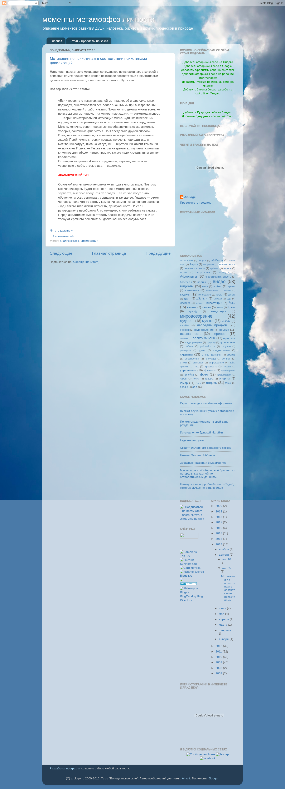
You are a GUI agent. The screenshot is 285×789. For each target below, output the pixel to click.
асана (227, 268)
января (224, 639)
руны (202, 350)
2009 (219, 662)
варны (201, 282)
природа (211, 342)
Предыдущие (158, 253)
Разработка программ (65, 768)
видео (219, 281)
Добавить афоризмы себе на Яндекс (208, 62)
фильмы (210, 370)
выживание (212, 290)
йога (231, 302)
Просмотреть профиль (195, 202)
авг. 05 (226, 568)
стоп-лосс (198, 362)
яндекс (211, 382)
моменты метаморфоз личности (98, 19)
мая (222, 613)
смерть (231, 354)
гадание (227, 290)
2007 (219, 673)
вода (205, 286)
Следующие (61, 253)
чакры (183, 378)
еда (229, 298)
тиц (196, 366)
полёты (184, 338)
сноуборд (211, 358)
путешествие (227, 342)
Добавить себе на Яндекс (207, 112)
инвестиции (214, 302)
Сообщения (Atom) (86, 261)
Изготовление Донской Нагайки (201, 432)
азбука (202, 260)
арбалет (214, 268)
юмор (184, 382)
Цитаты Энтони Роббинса (197, 455)
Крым (231, 307)
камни (206, 307)
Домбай (218, 298)
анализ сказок (69, 240)
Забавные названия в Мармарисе (203, 462)
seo (194, 386)
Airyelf (186, 778)
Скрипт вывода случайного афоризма (206, 403)
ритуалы (226, 346)
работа (189, 346)
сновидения (192, 358)
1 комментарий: (64, 236)
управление (188, 370)
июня (223, 608)
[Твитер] (222, 754)
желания (185, 303)
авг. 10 (226, 559)
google (184, 387)
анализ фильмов (194, 268)
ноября (224, 549)
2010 (219, 657)
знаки (199, 303)
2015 (219, 533)
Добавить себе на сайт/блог (207, 116)
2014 (219, 538)
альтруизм (208, 264)
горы (219, 294)
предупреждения (193, 342)
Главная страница (109, 253)
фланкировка (228, 370)
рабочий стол (207, 346)
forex (228, 383)
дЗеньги (202, 298)
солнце (226, 358)
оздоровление (204, 329)
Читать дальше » (61, 230)
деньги (231, 294)
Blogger (213, 778)
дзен (187, 298)
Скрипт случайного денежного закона (205, 447)
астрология (203, 272)
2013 (219, 544)
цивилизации (89, 240)
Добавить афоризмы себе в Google (208, 66)
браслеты (186, 282)
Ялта (198, 383)
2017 (219, 522)
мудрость (187, 321)
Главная (56, 41)
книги (220, 307)
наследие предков (212, 325)
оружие (224, 329)
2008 (219, 668)
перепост (219, 334)
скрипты (186, 354)
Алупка (194, 264)
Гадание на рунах (192, 440)
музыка (207, 321)
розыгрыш (185, 350)
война (217, 286)
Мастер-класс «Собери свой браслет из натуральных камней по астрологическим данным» (207, 473)
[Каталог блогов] (181, 580)
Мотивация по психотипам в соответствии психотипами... (228, 588)
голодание (204, 294)
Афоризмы (188, 276)
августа (224, 554)
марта (223, 624)
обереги (185, 329)
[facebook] (208, 758)
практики (229, 338)
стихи (183, 362)
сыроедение (216, 362)
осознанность (190, 334)
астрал (183, 272)
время (231, 286)
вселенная (191, 290)
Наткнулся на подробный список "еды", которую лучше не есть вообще (207, 486)
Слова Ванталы (211, 354)
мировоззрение (196, 316)
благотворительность (218, 276)
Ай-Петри (217, 260)
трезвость (211, 366)
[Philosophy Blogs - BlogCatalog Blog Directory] (192, 600)
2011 (219, 651)
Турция (227, 366)
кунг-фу (193, 311)
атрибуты (224, 272)
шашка (209, 378)
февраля (225, 630)
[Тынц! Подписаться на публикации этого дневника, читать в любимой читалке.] (192, 518)
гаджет (185, 294)
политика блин (204, 338)
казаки (191, 307)
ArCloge (190, 197)
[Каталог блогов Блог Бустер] (188, 584)
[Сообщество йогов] (201, 754)
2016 (219, 528)
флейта (189, 374)
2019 (219, 511)
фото (204, 374)
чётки (196, 378)
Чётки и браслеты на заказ (88, 41)
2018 (219, 516)
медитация (218, 311)
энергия (224, 378)
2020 (219, 505)
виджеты (187, 286)
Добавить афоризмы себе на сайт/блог (207, 69)
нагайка (184, 325)
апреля (224, 619)
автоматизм (186, 260)
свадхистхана (221, 350)
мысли (226, 321)
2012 (219, 645)
